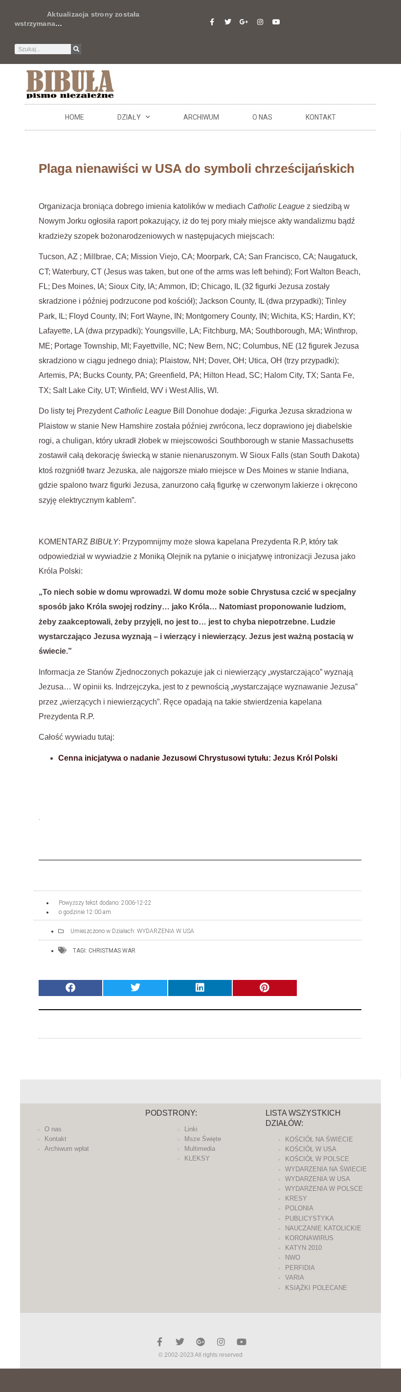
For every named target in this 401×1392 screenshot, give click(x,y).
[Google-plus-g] (244, 22)
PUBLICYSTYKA (309, 1218)
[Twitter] (228, 22)
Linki (191, 1129)
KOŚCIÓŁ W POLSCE (317, 1159)
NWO (292, 1257)
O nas (262, 117)
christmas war (112, 950)
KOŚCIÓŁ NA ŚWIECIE (319, 1139)
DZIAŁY (129, 117)
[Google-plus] (200, 1341)
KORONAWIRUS (309, 1238)
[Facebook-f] (212, 22)
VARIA (294, 1277)
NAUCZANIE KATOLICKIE (323, 1228)
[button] (70, 988)
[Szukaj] (76, 49)
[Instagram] (260, 22)
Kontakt (321, 117)
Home (74, 117)
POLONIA (299, 1208)
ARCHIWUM (201, 117)
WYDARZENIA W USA (165, 931)
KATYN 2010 (303, 1247)
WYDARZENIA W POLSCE (324, 1188)
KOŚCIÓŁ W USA (310, 1149)
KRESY (296, 1198)
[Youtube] (276, 22)
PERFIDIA (300, 1267)
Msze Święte (202, 1139)
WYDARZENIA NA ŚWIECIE (326, 1169)
